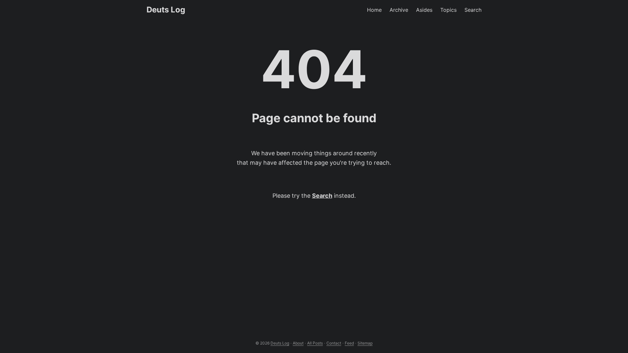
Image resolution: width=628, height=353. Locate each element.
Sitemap (365, 343)
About (298, 343)
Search (322, 195)
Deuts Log (166, 9)
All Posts (315, 343)
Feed (349, 343)
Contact (333, 343)
